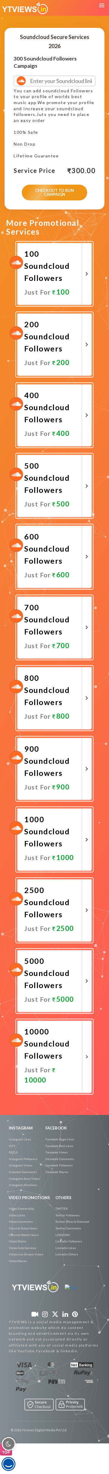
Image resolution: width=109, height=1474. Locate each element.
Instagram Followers (23, 1159)
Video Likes (17, 1215)
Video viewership (21, 1208)
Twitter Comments (68, 1228)
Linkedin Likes (65, 1248)
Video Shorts (17, 1241)
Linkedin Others (66, 1254)
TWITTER (61, 1208)
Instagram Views (20, 1165)
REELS (13, 1152)
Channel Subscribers (23, 1228)
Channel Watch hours (24, 1235)
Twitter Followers (67, 1215)
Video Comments (21, 1221)
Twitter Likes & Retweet (72, 1221)
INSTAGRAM (21, 1128)
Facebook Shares (56, 1172)
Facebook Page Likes (59, 1139)
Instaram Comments (23, 1172)
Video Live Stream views (26, 1254)
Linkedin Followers (68, 1241)
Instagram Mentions (23, 1185)
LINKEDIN (62, 1235)
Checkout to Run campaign (54, 192)
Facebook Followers (59, 1165)
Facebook (56, 1128)
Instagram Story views (24, 1178)
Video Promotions (29, 1197)
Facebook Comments (59, 1159)
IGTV (12, 1146)
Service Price (34, 171)
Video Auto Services (22, 1248)
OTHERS (63, 1197)
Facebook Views (56, 1152)
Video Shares (18, 1261)
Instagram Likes (20, 1139)
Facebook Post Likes (59, 1146)
